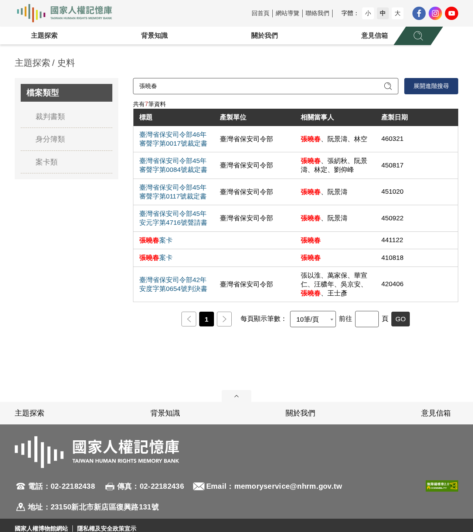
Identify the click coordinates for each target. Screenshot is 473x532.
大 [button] (398, 13)
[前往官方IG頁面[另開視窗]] (435, 13)
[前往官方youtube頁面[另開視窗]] (451, 13)
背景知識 (154, 35)
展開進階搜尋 (431, 86)
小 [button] (368, 13)
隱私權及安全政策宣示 (106, 528)
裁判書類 (50, 116)
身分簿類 (50, 139)
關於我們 (264, 35)
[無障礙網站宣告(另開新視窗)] (442, 496)
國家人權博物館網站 (41, 528)
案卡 (156, 240)
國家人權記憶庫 (69, 13)
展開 (236, 396)
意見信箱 (374, 35)
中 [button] (383, 13)
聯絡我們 (317, 13)
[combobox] (313, 319)
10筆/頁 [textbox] (307, 319)
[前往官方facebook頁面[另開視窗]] (419, 13)
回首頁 (260, 13)
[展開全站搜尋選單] (418, 36)
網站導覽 (287, 13)
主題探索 (44, 35)
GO (400, 319)
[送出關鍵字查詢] (388, 86)
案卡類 (46, 162)
